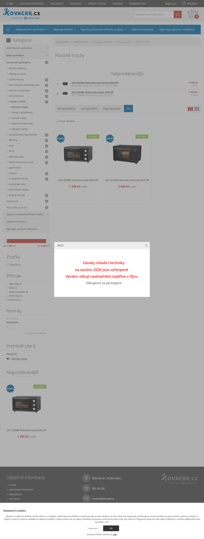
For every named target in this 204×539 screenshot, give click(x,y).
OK (111, 528)
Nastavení (93, 528)
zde (115, 534)
